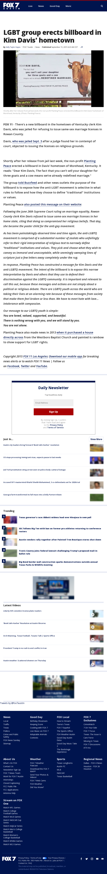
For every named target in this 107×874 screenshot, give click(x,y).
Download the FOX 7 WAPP (39, 770)
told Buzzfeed (27, 183)
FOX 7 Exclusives (90, 718)
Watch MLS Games (12, 844)
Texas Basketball (64, 776)
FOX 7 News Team (11, 773)
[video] (97, 614)
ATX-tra (87, 747)
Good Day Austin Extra (64, 739)
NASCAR (61, 773)
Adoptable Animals (38, 734)
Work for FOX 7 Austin (13, 776)
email (102, 859)
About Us (9, 759)
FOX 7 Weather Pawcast (37, 764)
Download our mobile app (65, 356)
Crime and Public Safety (10, 735)
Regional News (93, 759)
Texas (6, 727)
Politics (6, 731)
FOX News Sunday (11, 740)
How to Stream (64, 721)
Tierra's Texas (63, 724)
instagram (92, 859)
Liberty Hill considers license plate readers (22, 611)
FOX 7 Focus (89, 731)
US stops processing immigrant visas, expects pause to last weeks (32, 457)
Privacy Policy (56, 425)
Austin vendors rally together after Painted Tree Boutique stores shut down (60, 539)
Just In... (8, 439)
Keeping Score (36, 724)
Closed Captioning (11, 783)
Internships (8, 779)
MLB (59, 769)
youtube (97, 859)
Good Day (36, 717)
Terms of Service (55, 427)
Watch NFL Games (11, 807)
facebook (81, 859)
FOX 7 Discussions (92, 744)
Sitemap (7, 743)
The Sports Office (65, 731)
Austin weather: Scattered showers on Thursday (24, 660)
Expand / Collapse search (102, 6)
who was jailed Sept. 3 (27, 141)
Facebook (13, 366)
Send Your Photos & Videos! (39, 776)
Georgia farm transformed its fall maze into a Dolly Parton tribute (32, 494)
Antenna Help (9, 793)
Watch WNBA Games (13, 841)
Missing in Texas (91, 741)
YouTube (41, 366)
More (68, 6)
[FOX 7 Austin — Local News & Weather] (12, 6)
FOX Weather (36, 784)
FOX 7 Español (63, 727)
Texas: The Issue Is (92, 734)
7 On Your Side (90, 727)
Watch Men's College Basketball (12, 830)
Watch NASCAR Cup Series (12, 821)
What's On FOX (10, 763)
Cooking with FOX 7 (39, 727)
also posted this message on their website (52, 204)
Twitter (25, 366)
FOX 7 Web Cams (38, 780)
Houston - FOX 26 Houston (92, 767)
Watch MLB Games (12, 816)
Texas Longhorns (65, 763)
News (37, 47)
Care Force (88, 737)
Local (5, 721)
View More (96, 439)
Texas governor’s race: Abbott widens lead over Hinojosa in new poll (55, 517)
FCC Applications (10, 789)
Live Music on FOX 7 (39, 731)
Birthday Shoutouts (39, 721)
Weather (35, 759)
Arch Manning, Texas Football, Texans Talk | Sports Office (29, 635)
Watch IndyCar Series (12, 826)
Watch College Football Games (10, 812)
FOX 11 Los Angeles (35, 356)
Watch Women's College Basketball (11, 836)
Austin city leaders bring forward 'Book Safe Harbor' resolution (31, 445)
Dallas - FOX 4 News (93, 763)
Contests (34, 737)
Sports (61, 759)
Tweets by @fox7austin (12, 703)
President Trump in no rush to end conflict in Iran (25, 648)
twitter (86, 859)
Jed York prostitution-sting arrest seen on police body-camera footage (34, 469)
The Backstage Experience (63, 750)
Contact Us (8, 766)
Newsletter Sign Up (12, 769)
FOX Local (63, 717)
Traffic (6, 724)
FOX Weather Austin (66, 734)
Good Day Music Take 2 (67, 744)
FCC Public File (9, 786)
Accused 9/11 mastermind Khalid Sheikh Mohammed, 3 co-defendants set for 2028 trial (41, 482)
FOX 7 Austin (28, 47)
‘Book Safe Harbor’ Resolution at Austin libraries (24, 623)
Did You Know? (37, 787)
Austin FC (61, 766)
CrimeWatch (89, 724)
